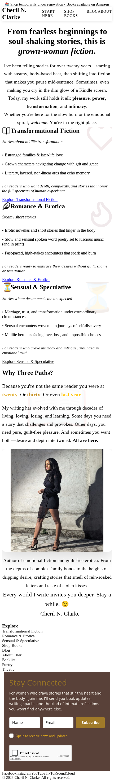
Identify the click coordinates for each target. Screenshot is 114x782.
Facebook (9, 773)
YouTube (38, 773)
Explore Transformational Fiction (30, 199)
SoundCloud (65, 773)
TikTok (50, 773)
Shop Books (71, 14)
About (105, 12)
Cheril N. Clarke (14, 14)
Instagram (23, 773)
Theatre (8, 669)
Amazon (102, 4)
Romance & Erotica (18, 636)
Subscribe (90, 722)
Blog (92, 12)
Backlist (8, 659)
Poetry (7, 664)
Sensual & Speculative (20, 640)
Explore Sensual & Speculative (28, 361)
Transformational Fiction (22, 631)
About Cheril (13, 655)
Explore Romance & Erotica (26, 279)
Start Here (48, 14)
